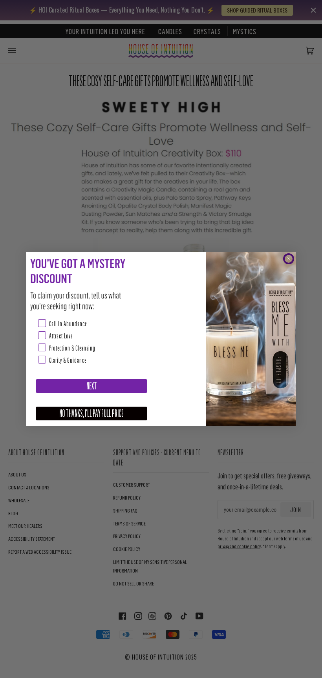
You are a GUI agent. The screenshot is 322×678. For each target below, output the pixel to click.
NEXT (91, 386)
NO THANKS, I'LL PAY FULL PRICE (91, 413)
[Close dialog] (289, 259)
